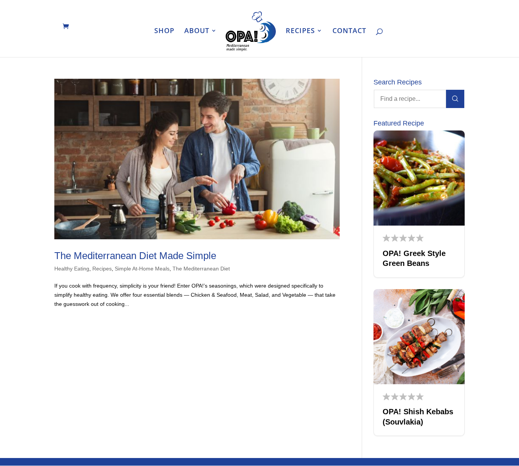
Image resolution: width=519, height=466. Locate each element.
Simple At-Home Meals (142, 269)
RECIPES (300, 31)
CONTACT (349, 31)
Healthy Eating (71, 269)
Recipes (102, 269)
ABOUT (196, 31)
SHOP (164, 31)
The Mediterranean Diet (201, 269)
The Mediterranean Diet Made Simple (135, 255)
